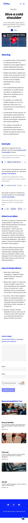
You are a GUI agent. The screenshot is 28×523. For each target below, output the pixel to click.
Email (4, 374)
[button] (24, 4)
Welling (15, 30)
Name (4, 366)
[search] (20, 4)
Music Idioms (13, 9)
